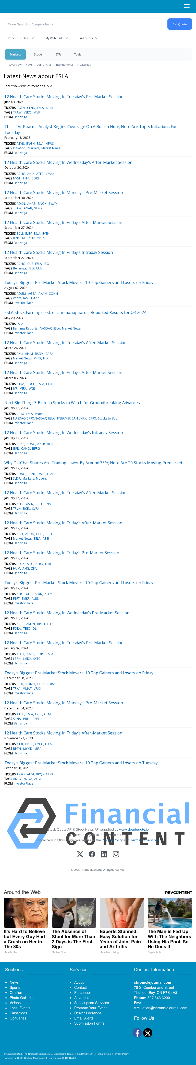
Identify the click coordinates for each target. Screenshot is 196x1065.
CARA (49, 354)
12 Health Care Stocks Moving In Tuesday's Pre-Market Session (64, 96)
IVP (15, 388)
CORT (35, 178)
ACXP (20, 444)
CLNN (31, 108)
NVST (16, 178)
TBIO (26, 628)
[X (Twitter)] (80, 854)
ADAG (31, 444)
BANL (31, 474)
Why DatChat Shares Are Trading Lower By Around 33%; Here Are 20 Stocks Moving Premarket (93, 463)
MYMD (27, 748)
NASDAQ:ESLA (50, 328)
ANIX (30, 174)
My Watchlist (53, 38)
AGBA (32, 293)
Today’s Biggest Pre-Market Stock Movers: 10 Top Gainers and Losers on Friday (78, 282)
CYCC (39, 744)
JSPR (16, 448)
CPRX (20, 414)
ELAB (50, 474)
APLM (29, 354)
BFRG (51, 444)
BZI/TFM (19, 238)
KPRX (49, 108)
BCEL (39, 504)
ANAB (31, 203)
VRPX (37, 358)
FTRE (49, 384)
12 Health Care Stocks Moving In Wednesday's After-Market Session (68, 162)
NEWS (49, 143)
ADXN (21, 203)
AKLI (20, 354)
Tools (77, 54)
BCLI (20, 233)
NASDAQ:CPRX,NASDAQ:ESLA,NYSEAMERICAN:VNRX (49, 418)
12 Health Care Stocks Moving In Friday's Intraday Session (58, 252)
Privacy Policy (112, 840)
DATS (41, 474)
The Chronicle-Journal (34, 1054)
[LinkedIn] (104, 854)
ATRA (20, 384)
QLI (34, 628)
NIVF (36, 112)
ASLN (29, 504)
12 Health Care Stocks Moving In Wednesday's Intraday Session (63, 432)
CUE (30, 264)
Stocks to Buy (107, 418)
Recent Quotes (18, 38)
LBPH (17, 658)
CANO (25, 448)
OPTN (41, 238)
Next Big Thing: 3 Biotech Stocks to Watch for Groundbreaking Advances (72, 402)
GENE (48, 714)
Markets (15, 54)
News (29, 64)
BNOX (42, 203)
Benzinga (20, 117)
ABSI (20, 534)
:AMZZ (34, 298)
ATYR (20, 143)
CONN (53, 293)
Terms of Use (103, 1054)
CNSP (48, 504)
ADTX (20, 564)
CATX (30, 654)
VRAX (37, 688)
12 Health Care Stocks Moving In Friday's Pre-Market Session (61, 553)
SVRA (35, 508)
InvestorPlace (23, 303)
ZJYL (34, 568)
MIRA (23, 388)
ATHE (20, 714)
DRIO (49, 564)
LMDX (27, 658)
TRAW (17, 112)
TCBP (31, 238)
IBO (46, 264)
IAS (25, 298)
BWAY (52, 203)
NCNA (27, 779)
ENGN (30, 143)
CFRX (49, 774)
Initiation (19, 148)
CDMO (30, 684)
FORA (17, 628)
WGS (32, 388)
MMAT (27, 688)
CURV (51, 684)
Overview (15, 64)
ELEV (28, 233)
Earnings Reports (25, 328)
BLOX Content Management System (36, 1058)
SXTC (36, 658)
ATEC (40, 174)
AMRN (30, 624)
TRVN (17, 508)
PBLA (27, 719)
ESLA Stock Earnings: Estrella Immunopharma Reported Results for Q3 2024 (75, 312)
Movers (41, 478)
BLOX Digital (69, 1058)
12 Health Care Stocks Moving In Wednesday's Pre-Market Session (66, 613)
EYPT (38, 714)
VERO (27, 112)
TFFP (26, 178)
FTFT (16, 598)
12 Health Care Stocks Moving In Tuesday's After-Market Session (65, 342)
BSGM (39, 354)
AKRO (21, 774)
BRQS (40, 774)
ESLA (40, 108)
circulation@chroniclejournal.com (160, 1007)
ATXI (20, 744)
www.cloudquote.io (134, 829)
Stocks (38, 54)
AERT (20, 594)
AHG (30, 564)
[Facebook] (92, 854)
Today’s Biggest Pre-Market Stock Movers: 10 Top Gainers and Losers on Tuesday (81, 763)
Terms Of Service (143, 840)
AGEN (21, 108)
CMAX (50, 174)
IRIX (45, 358)
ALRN (39, 564)
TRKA (16, 688)
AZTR (41, 444)
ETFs (58, 54)
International (64, 64)
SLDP (16, 478)
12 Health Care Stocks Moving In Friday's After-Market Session (63, 222)
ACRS (20, 624)
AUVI (30, 774)
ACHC (21, 174)
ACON (29, 534)
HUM (16, 568)
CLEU (41, 684)
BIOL (20, 684)
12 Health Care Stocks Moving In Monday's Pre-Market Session (63, 192)
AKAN (43, 293)
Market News (50, 148)
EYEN (46, 233)
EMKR (26, 598)
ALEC (20, 504)
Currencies (43, 64)
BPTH (41, 624)
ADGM (21, 293)
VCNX (17, 298)
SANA (17, 719)
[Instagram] (116, 854)
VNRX (39, 414)
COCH (31, 384)
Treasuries (84, 64)
